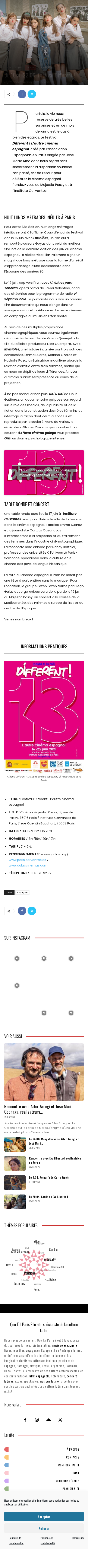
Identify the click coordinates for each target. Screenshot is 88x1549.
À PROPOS (73, 1449)
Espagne (22, 892)
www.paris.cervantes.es (27, 860)
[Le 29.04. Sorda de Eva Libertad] (15, 1202)
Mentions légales (67, 1481)
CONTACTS (72, 1457)
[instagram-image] (16, 957)
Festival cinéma (46, 67)
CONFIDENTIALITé (68, 1465)
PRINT (75, 1473)
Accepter (44, 1516)
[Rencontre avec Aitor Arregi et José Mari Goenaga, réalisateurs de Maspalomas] (44, 1072)
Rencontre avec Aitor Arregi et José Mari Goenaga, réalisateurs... (37, 1109)
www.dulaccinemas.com (28, 865)
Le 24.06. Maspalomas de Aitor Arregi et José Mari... (54, 1141)
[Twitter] (32, 94)
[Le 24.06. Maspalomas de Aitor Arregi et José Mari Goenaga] (15, 1144)
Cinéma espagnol (14, 67)
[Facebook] (22, 94)
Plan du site (71, 1488)
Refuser (44, 1528)
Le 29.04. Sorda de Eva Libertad (48, 1196)
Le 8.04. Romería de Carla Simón (49, 1177)
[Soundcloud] (48, 1419)
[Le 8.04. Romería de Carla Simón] (15, 1182)
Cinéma (30, 67)
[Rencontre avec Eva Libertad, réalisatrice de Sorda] (15, 1163)
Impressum (78, 1538)
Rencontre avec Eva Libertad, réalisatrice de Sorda (55, 1160)
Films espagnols (39, 1376)
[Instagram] (37, 1419)
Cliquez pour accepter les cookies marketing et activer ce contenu (44, 472)
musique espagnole (64, 1345)
